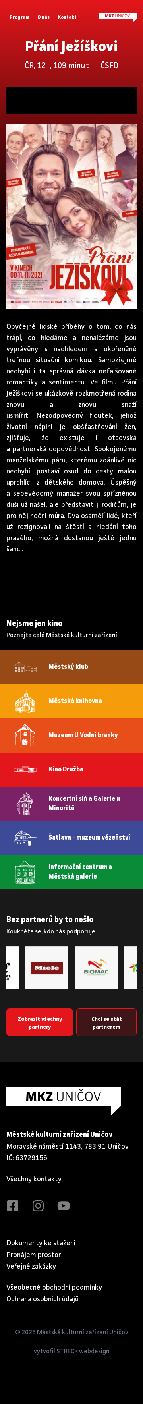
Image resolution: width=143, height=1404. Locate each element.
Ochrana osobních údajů (42, 1299)
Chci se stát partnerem (106, 1023)
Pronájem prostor (33, 1255)
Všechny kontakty (34, 1179)
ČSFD (109, 66)
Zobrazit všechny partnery (39, 1023)
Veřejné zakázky (31, 1266)
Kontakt (67, 17)
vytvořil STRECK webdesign (72, 1351)
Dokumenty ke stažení (40, 1243)
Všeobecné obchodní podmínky (54, 1287)
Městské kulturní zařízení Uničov (82, 1332)
